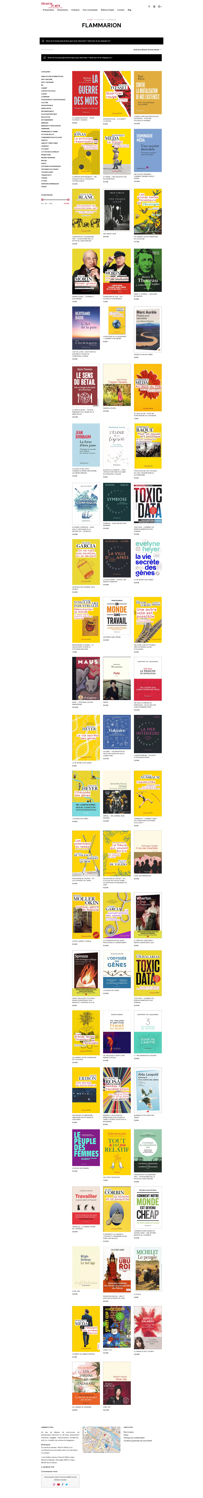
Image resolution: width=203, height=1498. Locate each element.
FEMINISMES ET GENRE (49, 132)
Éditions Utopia (107, 10)
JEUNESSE (45, 146)
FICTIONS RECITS (47, 134)
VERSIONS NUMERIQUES (50, 184)
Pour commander (90, 10)
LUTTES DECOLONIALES (50, 152)
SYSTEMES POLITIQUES (49, 169)
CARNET (44, 88)
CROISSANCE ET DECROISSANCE (53, 100)
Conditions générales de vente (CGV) (138, 1441)
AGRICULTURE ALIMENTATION (52, 76)
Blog (129, 10)
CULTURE (44, 103)
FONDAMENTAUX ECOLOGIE (51, 137)
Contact (120, 10)
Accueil (89, 20)
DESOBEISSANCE (47, 111)
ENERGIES (44, 123)
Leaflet (89, 1452)
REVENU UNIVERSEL (48, 158)
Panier (126, 1435)
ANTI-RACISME (46, 79)
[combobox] (146, 50)
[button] (106, 1446)
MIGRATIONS (46, 155)
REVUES (44, 161)
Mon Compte (129, 1432)
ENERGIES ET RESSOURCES (51, 126)
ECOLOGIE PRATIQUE (49, 114)
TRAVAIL (44, 178)
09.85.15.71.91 (48, 1467)
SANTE (43, 163)
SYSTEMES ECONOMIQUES (51, 166)
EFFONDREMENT (47, 120)
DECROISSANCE (47, 105)
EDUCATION (45, 117)
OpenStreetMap (98, 1452)
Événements (62, 10)
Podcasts (75, 10)
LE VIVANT (45, 149)
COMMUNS (45, 97)
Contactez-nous (50, 1471)
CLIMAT (44, 94)
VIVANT (44, 187)
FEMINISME (45, 129)
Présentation (48, 10)
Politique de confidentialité (134, 1438)
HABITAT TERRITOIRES (49, 143)
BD (42, 85)
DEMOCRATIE (46, 108)
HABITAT (44, 140)
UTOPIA (44, 181)
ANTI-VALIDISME (47, 82)
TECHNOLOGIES (47, 172)
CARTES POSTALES (48, 91)
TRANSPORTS (46, 175)
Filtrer (66, 203)
